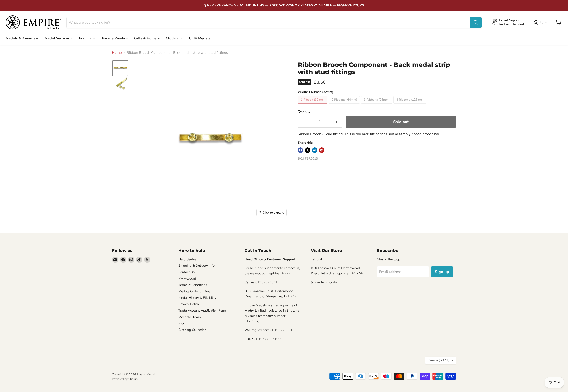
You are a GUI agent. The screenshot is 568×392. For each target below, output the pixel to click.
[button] (542, 22)
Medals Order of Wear (195, 291)
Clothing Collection (192, 330)
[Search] (476, 22)
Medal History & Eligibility (197, 297)
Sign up (442, 271)
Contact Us (186, 272)
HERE (286, 273)
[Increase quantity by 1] (336, 122)
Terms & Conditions (192, 285)
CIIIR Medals (199, 38)
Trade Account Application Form (202, 310)
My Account (187, 278)
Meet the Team (189, 317)
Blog (181, 323)
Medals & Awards (21, 38)
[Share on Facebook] (300, 150)
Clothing (173, 38)
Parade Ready (114, 38)
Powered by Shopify (125, 379)
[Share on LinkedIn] (314, 150)
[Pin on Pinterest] (321, 150)
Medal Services (58, 38)
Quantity (304, 111)
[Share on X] (307, 150)
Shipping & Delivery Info (196, 265)
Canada (438, 360)
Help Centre (187, 259)
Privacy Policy (188, 304)
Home (117, 53)
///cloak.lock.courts (324, 282)
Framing (86, 38)
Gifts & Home (145, 38)
